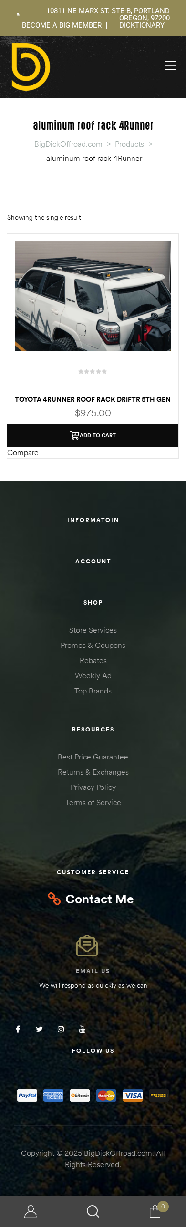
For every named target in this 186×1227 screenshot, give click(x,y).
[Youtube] (82, 1029)
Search (93, 1211)
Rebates (93, 660)
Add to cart (98, 435)
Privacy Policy (93, 787)
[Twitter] (39, 1029)
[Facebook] (18, 1029)
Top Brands (93, 690)
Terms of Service (93, 802)
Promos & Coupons (93, 645)
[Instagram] (61, 1029)
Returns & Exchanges (93, 772)
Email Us (93, 970)
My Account (31, 1211)
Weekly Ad (93, 675)
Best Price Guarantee (93, 756)
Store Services (93, 630)
